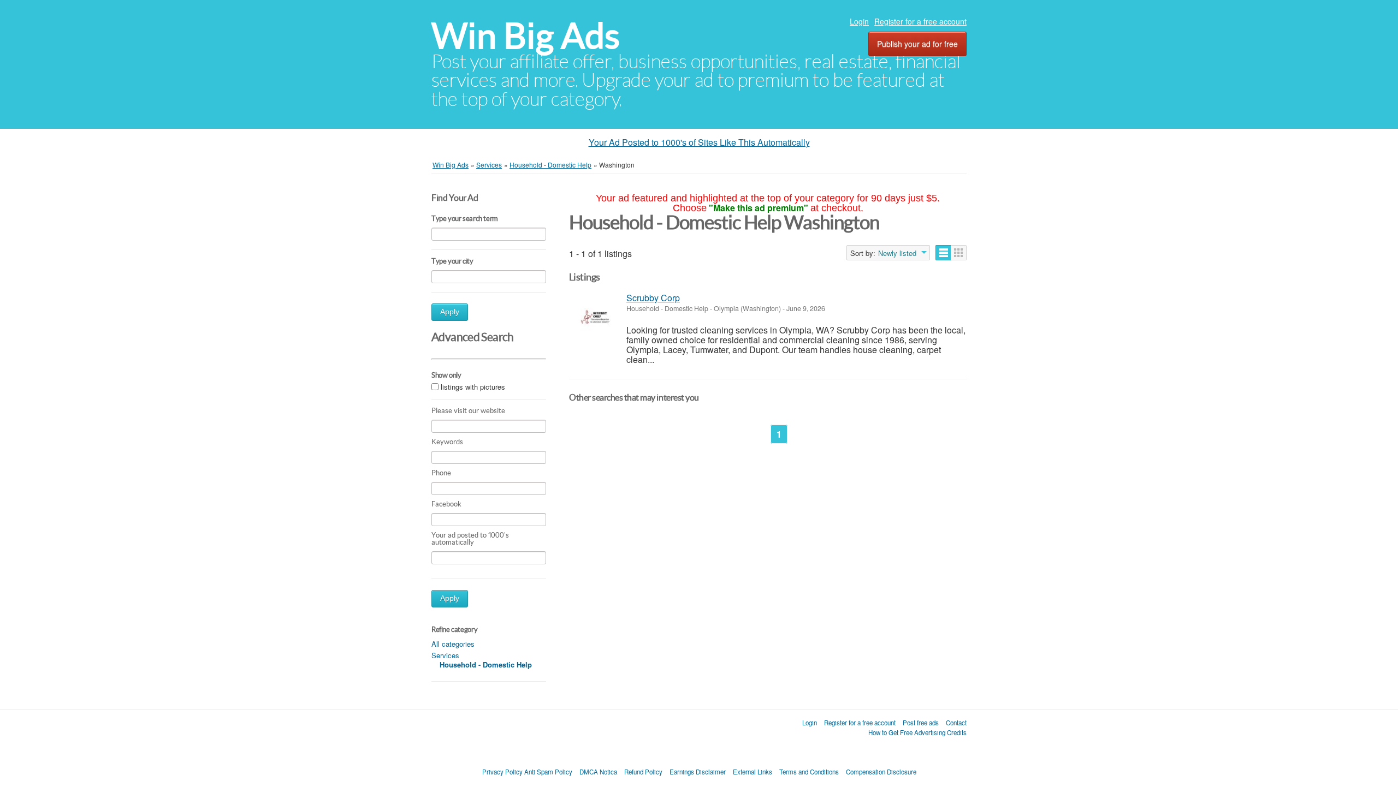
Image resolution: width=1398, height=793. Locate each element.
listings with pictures (473, 386)
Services (445, 655)
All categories (453, 644)
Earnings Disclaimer (698, 771)
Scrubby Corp (653, 297)
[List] (943, 252)
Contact (956, 722)
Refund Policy (643, 771)
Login (859, 21)
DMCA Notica (598, 771)
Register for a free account (920, 21)
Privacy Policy (502, 771)
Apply (449, 312)
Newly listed (897, 253)
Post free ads (921, 722)
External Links (752, 771)
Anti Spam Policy (548, 771)
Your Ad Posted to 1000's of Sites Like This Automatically (699, 142)
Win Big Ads (525, 36)
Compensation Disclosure (881, 771)
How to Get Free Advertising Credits (917, 732)
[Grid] (959, 252)
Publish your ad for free (917, 43)
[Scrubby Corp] (595, 316)
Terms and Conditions (809, 771)
